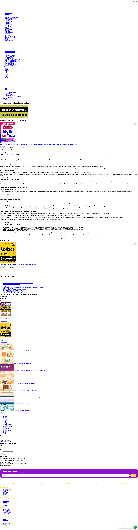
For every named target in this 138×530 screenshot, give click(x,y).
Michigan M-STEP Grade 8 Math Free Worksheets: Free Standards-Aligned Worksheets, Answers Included (23, 287)
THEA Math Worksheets (10, 62)
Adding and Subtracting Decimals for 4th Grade (11, 284)
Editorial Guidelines (6, 523)
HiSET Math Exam (8, 19)
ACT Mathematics (8, 5)
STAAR (6, 82)
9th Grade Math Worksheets (10, 50)
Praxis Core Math (6, 428)
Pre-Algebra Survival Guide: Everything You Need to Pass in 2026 (26, 350)
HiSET (6, 74)
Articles (6, 99)
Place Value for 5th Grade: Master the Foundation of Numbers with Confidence (18, 283)
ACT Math (4, 504)
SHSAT (6, 77)
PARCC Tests (7, 22)
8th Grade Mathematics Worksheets (12, 49)
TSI (6, 86)
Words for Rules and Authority (8, 288)
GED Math (4, 421)
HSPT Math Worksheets (10, 52)
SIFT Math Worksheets (9, 58)
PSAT (6, 89)
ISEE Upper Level (8, 76)
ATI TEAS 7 (7, 70)
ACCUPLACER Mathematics (10, 4)
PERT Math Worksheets (9, 54)
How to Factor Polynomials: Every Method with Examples (25, 383)
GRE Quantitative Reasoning (10, 18)
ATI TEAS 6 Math (6, 418)
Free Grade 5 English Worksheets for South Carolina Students (14, 289)
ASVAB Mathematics (9, 9)
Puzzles (4, 91)
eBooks (4, 3)
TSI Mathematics (8, 33)
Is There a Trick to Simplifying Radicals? (21, 410)
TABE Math (5, 431)
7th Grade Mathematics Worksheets (12, 48)
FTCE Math (7, 15)
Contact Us (5, 524)
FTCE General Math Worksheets (11, 41)
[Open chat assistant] (135, 527)
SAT (6, 87)
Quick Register (3, 447)
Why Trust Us (5, 520)
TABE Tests (7, 31)
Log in (2, 440)
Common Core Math (9, 11)
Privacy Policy (25, 528)
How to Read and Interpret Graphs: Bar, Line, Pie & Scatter (14, 285)
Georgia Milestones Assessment (11, 17)
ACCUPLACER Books (7, 511)
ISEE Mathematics (8, 21)
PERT (6, 79)
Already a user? (3, 454)
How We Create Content (7, 521)
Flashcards (5, 493)
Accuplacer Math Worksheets (11, 36)
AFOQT (6, 67)
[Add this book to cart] (136, 124)
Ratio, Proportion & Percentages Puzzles (13, 96)
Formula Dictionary (6, 495)
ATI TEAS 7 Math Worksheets (11, 40)
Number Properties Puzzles (10, 92)
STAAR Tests (7, 30)
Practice (4, 34)
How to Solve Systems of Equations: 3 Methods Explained (25, 356)
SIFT (6, 81)
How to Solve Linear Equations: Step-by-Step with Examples (25, 390)
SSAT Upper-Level (8, 78)
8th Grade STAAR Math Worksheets (12, 61)
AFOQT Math (5, 415)
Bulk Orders (13, 528)
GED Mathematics (8, 16)
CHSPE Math (5, 419)
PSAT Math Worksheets (10, 56)
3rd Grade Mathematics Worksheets (12, 43)
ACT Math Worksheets (9, 35)
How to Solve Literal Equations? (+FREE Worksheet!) (24, 403)
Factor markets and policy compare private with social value (14, 292)
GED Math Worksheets (9, 42)
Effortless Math (3, 0)
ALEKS (6, 68)
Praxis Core (7, 80)
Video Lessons (5, 514)
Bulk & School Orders (7, 513)
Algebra (1, 278)
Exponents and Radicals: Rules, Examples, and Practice (24, 363)
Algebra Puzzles (8, 93)
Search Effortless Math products (6, 413)
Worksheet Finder (6, 490)
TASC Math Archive (9, 32)
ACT (6, 88)
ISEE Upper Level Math (7, 424)
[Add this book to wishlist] (133, 124)
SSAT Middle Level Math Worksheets (12, 59)
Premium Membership (7, 512)
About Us (4, 519)
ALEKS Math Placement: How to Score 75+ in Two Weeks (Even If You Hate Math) (30, 370)
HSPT (6, 75)
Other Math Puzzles (9, 97)
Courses (4, 66)
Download (2, 146)
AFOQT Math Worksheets (10, 37)
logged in (7, 300)
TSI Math (4, 433)
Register (9, 441)
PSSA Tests (7, 25)
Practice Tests (5, 491)
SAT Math (4, 503)
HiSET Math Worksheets (10, 51)
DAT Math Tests (8, 13)
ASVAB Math (5, 417)
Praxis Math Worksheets (10, 55)
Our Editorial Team (6, 522)
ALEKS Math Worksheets (10, 38)
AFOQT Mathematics (9, 6)
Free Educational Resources (8, 489)
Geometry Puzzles (8, 94)
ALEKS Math (5, 416)
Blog (6, 100)
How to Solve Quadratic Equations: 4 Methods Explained (25, 376)
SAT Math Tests (8, 26)
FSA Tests (7, 14)
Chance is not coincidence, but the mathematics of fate (13, 290)
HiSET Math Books (6, 510)
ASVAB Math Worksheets (10, 39)
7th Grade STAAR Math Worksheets (12, 60)
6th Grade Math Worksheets (10, 47)
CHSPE (6, 71)
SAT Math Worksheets (9, 57)
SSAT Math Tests (8, 29)
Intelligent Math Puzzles (10, 95)
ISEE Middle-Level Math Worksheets (12, 53)
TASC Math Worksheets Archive (11, 64)
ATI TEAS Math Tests (9, 10)
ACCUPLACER (8, 90)
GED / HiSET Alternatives (10, 85)
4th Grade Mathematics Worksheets (12, 44)
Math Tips (5, 98)
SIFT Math (7, 28)
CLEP (6, 12)
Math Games (5, 494)
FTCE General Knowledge (10, 72)
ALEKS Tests (7, 7)
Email (1, 452)
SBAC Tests (7, 27)
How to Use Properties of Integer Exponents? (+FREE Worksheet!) (27, 397)
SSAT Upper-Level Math (7, 426)
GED (6, 73)
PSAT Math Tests (8, 24)
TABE (6, 84)
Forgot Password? (3, 441)
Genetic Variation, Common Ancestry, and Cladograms (13, 291)
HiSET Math (5, 422)
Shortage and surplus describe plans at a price (11, 286)
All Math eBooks (6, 509)
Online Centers (5, 492)
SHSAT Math (5, 425)
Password (2, 439)
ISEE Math (5, 505)
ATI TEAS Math (6, 501)
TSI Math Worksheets (9, 65)
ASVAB (6, 69)
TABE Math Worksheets (9, 63)
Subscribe (133, 475)
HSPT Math (7, 20)
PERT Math (5, 427)
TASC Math (5, 432)
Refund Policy (19, 528)
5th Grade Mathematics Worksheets (12, 45)
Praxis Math (7, 23)
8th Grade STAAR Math (7, 430)
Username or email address (5, 437)
